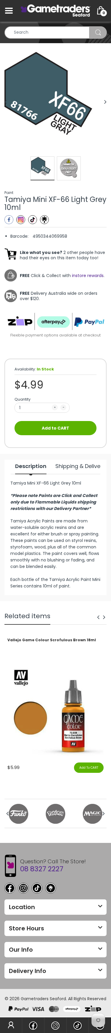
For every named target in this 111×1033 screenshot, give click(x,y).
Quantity (22, 399)
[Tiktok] (32, 219)
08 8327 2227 (41, 869)
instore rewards (88, 276)
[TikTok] (37, 888)
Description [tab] (30, 466)
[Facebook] (8, 219)
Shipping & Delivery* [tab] (81, 466)
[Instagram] (20, 219)
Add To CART (88, 767)
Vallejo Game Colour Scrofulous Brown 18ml (51, 640)
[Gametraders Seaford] (55, 10)
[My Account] (11, 1025)
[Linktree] (44, 219)
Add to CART (55, 428)
